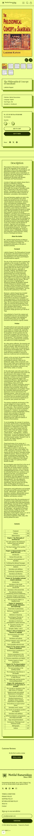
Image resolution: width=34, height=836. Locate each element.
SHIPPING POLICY (7, 799)
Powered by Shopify (23, 825)
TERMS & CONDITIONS (8, 794)
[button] (27, 3)
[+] (12, 123)
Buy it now (17, 133)
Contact (4, 806)
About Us (4, 804)
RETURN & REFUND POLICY (10, 801)
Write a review (17, 757)
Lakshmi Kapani (8, 87)
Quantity (6, 120)
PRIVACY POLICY (7, 796)
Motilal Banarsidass (12, 825)
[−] (5, 123)
